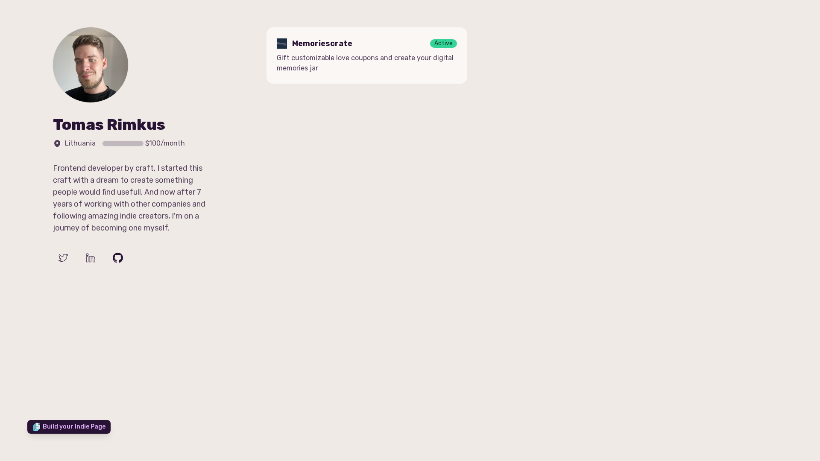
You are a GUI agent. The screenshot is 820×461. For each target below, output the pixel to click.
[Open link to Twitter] (63, 258)
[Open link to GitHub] (118, 258)
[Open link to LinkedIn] (90, 258)
